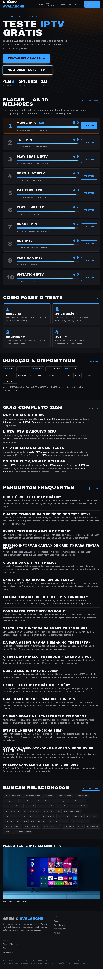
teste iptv (16, 795)
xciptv (7, 831)
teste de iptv (82, 795)
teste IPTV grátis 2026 (55, 471)
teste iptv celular (51, 826)
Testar (89, 125)
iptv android (68, 826)
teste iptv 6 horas (31, 811)
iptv (6, 795)
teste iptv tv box (31, 826)
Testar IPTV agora (24, 58)
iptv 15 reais (63, 816)
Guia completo (59, 929)
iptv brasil (92, 816)
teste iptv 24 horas (51, 811)
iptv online (78, 816)
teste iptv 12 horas (72, 811)
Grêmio (23, 919)
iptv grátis (49, 795)
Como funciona (50, 4)
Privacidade (8, 952)
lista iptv (24, 801)
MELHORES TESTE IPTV (28, 69)
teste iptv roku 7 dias (58, 821)
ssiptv (80, 826)
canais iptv (22, 821)
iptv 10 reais (48, 816)
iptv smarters (92, 826)
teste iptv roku (37, 821)
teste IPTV (78, 465)
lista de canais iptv (13, 806)
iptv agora (9, 821)
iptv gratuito (10, 801)
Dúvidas (77, 4)
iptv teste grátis (32, 795)
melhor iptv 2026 (45, 806)
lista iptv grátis (61, 801)
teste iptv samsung (12, 826)
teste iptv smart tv (80, 821)
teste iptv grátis (65, 795)
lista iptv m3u (78, 801)
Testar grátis (90, 4)
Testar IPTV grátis (11, 944)
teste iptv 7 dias (12, 811)
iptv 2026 (30, 806)
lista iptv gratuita (41, 801)
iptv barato (33, 816)
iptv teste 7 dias (79, 806)
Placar (40, 4)
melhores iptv (62, 806)
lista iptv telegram (22, 831)
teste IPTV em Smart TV (19, 901)
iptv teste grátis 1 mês (15, 816)
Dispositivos (65, 4)
